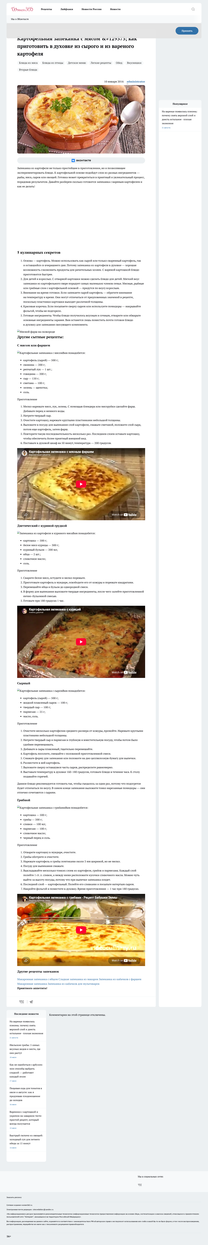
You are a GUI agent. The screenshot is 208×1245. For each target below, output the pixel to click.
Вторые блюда (28, 69)
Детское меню (77, 63)
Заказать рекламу (14, 1197)
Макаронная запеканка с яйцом (37, 979)
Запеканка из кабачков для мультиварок (74, 983)
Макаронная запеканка (32, 983)
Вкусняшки (134, 63)
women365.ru (26, 1205)
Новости (115, 9)
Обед (119, 63)
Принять (187, 30)
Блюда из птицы (52, 63)
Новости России (92, 9)
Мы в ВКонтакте (20, 19)
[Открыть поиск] (193, 9)
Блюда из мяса (28, 63)
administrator (136, 81)
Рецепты (46, 9)
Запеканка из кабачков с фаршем (120, 979)
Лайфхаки (66, 9)
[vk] (22, 1002)
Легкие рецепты (101, 63)
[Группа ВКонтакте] (81, 160)
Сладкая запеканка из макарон (78, 979)
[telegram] (32, 1002)
